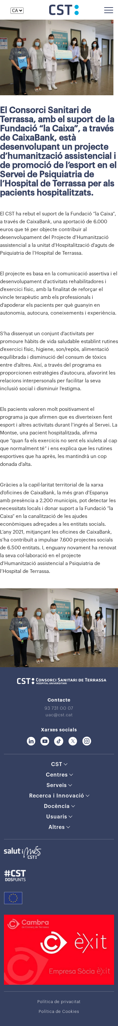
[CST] (64, 13)
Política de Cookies (59, 1012)
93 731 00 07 (59, 708)
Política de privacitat (59, 1002)
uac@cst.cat (59, 715)
